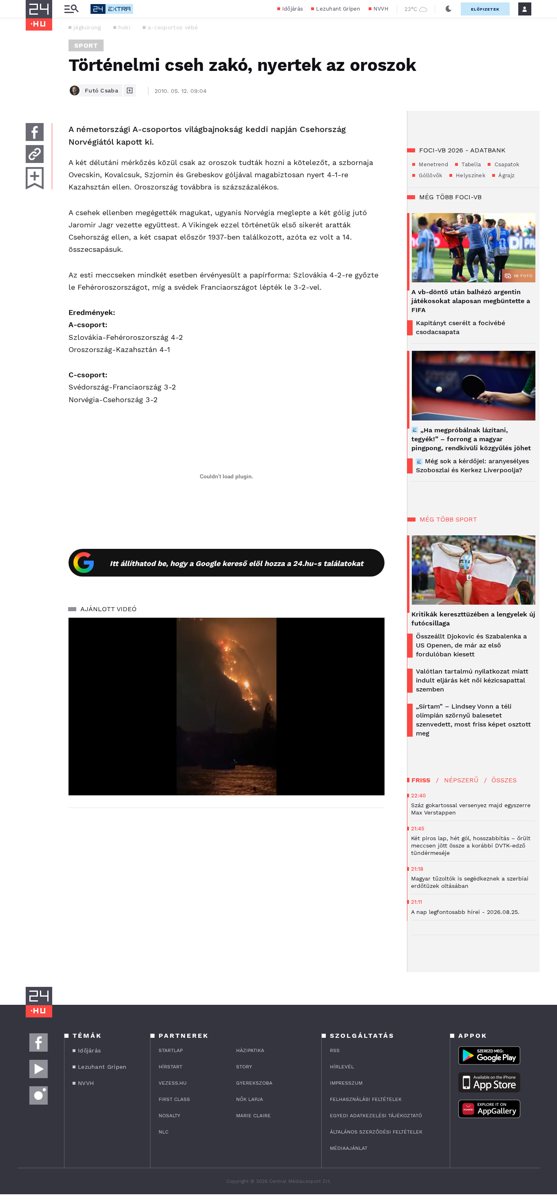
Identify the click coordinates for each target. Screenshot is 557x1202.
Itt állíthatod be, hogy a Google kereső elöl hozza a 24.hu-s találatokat (236, 563)
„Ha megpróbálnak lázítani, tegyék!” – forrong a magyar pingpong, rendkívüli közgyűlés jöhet (471, 439)
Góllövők (429, 175)
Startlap (171, 1050)
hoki (124, 27)
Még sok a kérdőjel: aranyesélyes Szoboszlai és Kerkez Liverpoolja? (472, 465)
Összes (504, 780)
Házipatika (250, 1050)
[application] (227, 706)
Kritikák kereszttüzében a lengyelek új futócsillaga (473, 618)
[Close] (372, 765)
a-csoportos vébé (173, 27)
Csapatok (506, 164)
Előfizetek (485, 9)
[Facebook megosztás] (35, 132)
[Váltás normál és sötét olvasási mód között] (448, 9)
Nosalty (169, 1115)
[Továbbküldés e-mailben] (35, 154)
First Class (174, 1099)
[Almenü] (71, 9)
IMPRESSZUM (346, 1083)
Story (244, 1067)
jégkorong (87, 27)
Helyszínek (469, 175)
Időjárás (292, 9)
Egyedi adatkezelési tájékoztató (376, 1115)
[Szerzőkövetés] (130, 90)
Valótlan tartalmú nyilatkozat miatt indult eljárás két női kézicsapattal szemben (472, 680)
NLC (163, 1132)
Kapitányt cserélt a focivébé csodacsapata (460, 327)
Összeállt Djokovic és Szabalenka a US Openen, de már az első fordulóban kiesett (471, 645)
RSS (335, 1050)
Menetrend (432, 164)
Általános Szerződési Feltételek (376, 1132)
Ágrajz (506, 175)
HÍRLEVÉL (342, 1067)
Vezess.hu (173, 1083)
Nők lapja (249, 1099)
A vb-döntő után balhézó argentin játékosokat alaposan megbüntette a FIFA (470, 301)
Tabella (470, 164)
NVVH (381, 9)
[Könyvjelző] (35, 178)
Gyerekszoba (254, 1083)
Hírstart (170, 1067)
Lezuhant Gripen (338, 9)
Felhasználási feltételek (366, 1099)
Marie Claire (253, 1115)
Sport (86, 45)
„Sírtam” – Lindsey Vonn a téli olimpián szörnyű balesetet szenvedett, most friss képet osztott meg (473, 719)
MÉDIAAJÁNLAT (348, 1148)
